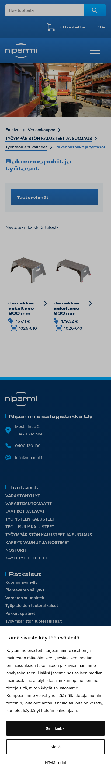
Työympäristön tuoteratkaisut (33, 621)
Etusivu (12, 130)
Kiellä (56, 747)
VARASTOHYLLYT (22, 496)
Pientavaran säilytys (24, 590)
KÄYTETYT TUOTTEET (26, 558)
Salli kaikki (55, 728)
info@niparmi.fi (29, 457)
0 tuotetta (83, 27)
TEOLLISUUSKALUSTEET (29, 527)
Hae (95, 10)
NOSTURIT (15, 550)
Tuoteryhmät (33, 197)
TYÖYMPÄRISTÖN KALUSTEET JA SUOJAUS (48, 138)
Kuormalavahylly (21, 582)
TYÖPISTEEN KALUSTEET (30, 519)
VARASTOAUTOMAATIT (28, 503)
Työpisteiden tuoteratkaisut (31, 605)
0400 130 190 (28, 446)
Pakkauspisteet (20, 613)
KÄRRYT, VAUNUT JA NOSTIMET (37, 542)
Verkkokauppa (42, 130)
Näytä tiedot (55, 762)
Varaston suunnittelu (25, 598)
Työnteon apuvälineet (26, 147)
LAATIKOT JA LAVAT (25, 511)
